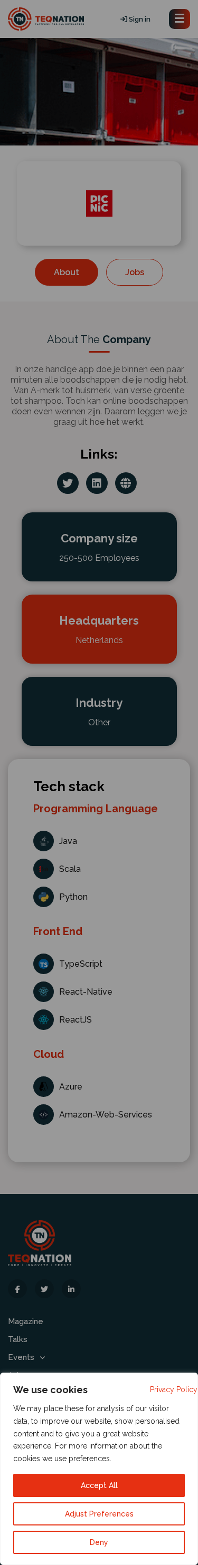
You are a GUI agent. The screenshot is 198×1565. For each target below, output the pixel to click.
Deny (99, 1542)
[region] (99, 1469)
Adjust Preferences (99, 1514)
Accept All (99, 1485)
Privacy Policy (173, 1389)
